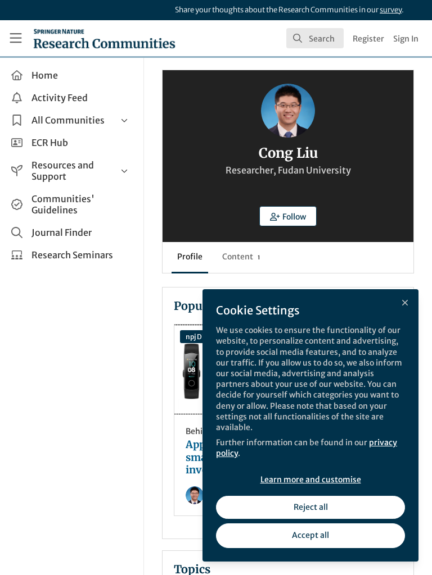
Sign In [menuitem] (405, 39)
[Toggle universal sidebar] (16, 38)
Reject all (311, 507)
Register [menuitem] (368, 39)
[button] (288, 216)
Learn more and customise (310, 479)
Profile (189, 257)
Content (241, 257)
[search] (315, 38)
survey (391, 10)
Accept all (310, 535)
